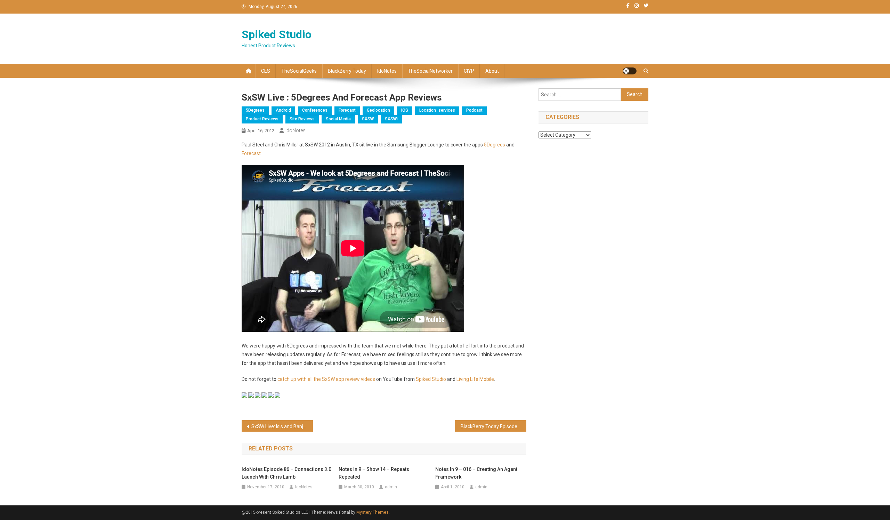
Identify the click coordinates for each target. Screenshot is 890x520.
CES (265, 71)
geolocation (378, 110)
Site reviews (302, 119)
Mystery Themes (372, 512)
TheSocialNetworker (430, 71)
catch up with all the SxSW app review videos (326, 379)
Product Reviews (262, 119)
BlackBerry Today (347, 71)
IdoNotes (387, 71)
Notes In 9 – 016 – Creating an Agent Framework (476, 473)
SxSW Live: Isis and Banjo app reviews (282, 426)
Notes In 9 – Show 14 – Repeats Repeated (374, 473)
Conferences (314, 110)
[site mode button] (630, 70)
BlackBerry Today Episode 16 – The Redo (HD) (493, 426)
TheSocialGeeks (299, 71)
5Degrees (255, 110)
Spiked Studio (277, 34)
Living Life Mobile (475, 379)
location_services (437, 110)
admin (391, 487)
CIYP (469, 71)
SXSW (368, 119)
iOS (404, 110)
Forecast (347, 110)
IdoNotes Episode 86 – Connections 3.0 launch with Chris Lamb (286, 473)
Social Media (338, 119)
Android (283, 110)
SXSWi (391, 119)
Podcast (474, 110)
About (492, 71)
